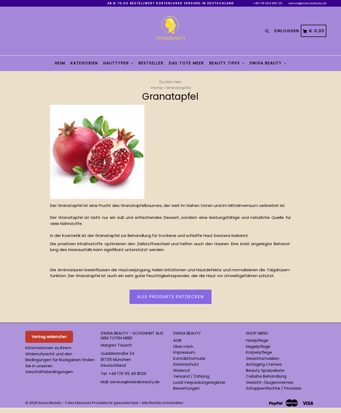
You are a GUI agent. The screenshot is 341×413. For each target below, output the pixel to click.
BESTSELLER (151, 63)
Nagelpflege (258, 346)
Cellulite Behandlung (266, 376)
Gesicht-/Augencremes (269, 382)
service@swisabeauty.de (307, 3)
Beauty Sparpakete (265, 370)
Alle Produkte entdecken (170, 297)
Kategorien (84, 63)
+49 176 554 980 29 (267, 3)
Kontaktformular (189, 358)
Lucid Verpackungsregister (199, 382)
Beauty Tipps (225, 63)
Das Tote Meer (186, 63)
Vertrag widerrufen (49, 336)
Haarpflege (257, 340)
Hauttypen (117, 63)
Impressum (184, 352)
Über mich (183, 346)
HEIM (60, 63)
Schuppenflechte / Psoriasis (273, 388)
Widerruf (181, 370)
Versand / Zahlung (191, 376)
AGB (177, 340)
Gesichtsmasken (262, 358)
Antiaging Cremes (264, 364)
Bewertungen (186, 388)
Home (157, 87)
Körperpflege (259, 352)
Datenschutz (186, 364)
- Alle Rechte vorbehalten (161, 402)
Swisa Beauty (266, 63)
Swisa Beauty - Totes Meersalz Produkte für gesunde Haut (88, 402)
